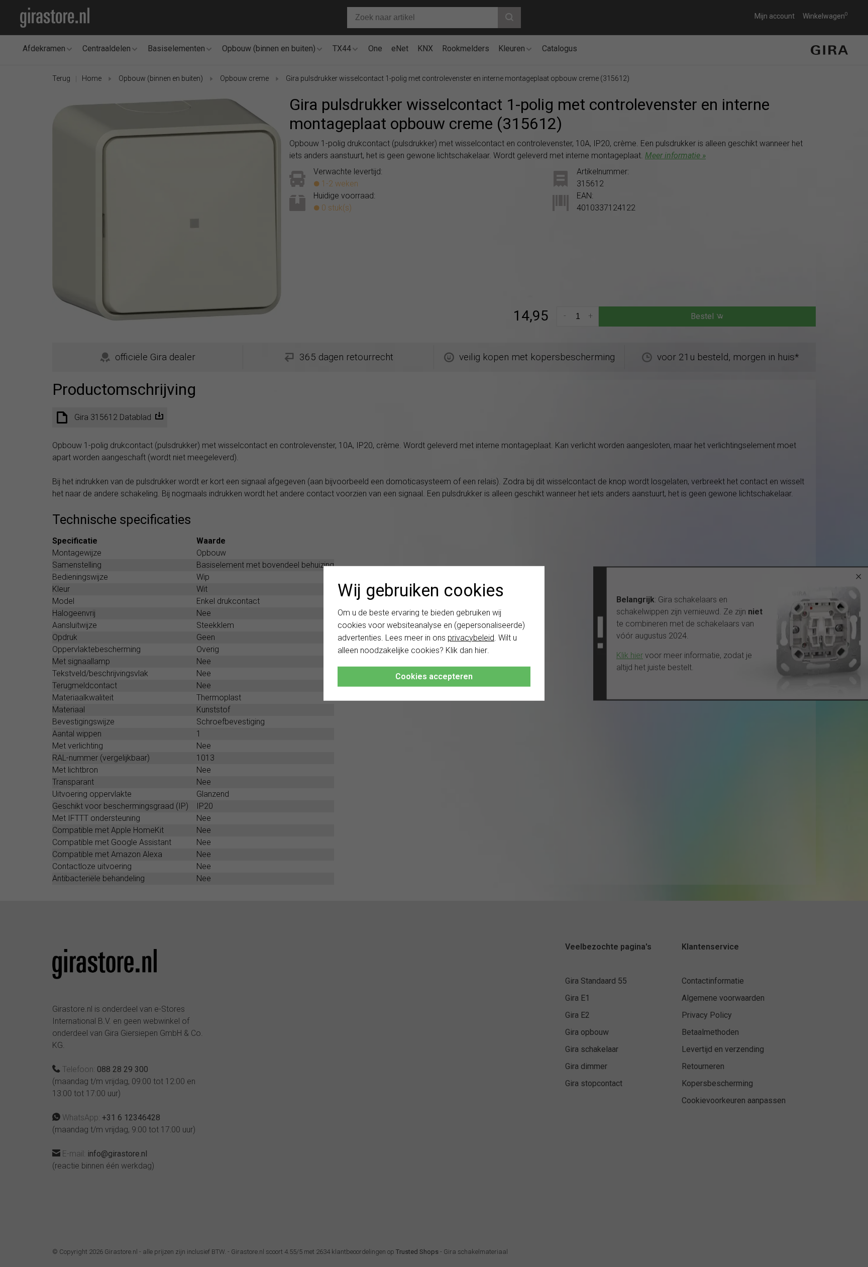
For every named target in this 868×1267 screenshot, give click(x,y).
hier (481, 650)
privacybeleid (471, 638)
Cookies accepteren (434, 676)
